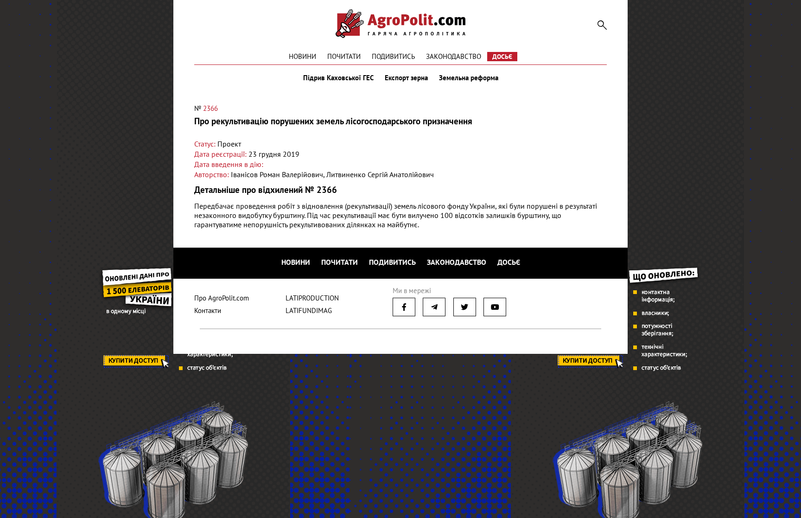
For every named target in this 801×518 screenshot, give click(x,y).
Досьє (502, 56)
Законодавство (453, 56)
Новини (302, 56)
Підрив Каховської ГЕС (338, 78)
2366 (210, 108)
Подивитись (393, 56)
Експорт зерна (406, 78)
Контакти (207, 310)
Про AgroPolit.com (221, 298)
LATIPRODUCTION (312, 298)
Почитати (344, 56)
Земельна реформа (468, 78)
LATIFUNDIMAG (309, 310)
